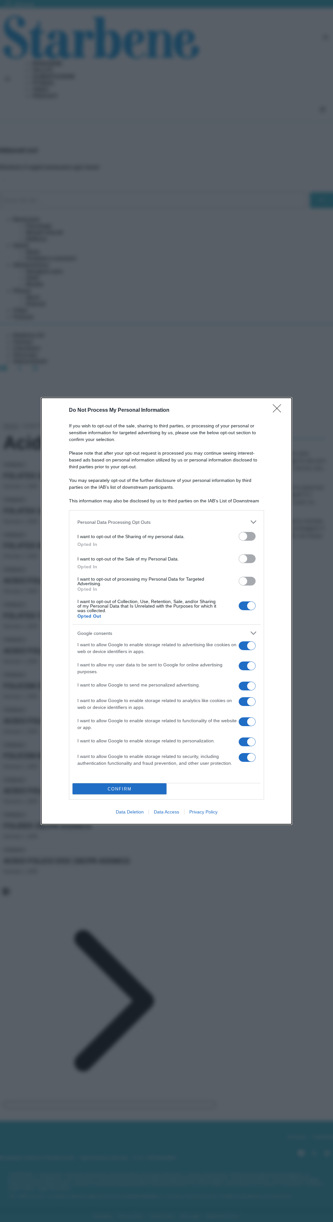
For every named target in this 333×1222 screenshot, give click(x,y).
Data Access (166, 811)
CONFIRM (120, 789)
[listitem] (166, 522)
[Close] (279, 410)
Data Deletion (130, 811)
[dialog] (166, 611)
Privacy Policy (203, 811)
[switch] (247, 536)
